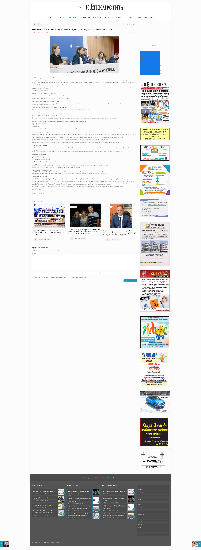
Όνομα (34, 271)
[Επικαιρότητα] (100, 8)
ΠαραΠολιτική (141, 514)
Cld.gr (61, 542)
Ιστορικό (140, 486)
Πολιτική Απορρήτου (142, 496)
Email (68, 271)
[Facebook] (161, 542)
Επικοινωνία (140, 499)
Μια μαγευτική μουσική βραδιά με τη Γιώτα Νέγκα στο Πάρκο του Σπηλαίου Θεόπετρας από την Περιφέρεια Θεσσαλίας (83, 231)
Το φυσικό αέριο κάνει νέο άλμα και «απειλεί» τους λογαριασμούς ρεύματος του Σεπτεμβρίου (48, 232)
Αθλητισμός (140, 534)
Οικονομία (140, 517)
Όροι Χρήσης (141, 492)
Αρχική (139, 504)
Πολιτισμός (140, 521)
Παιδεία (139, 527)
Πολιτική (140, 511)
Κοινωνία (140, 524)
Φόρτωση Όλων (132, 24)
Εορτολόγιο (154, 45)
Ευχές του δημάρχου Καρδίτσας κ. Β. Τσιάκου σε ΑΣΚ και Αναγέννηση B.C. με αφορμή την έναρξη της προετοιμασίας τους (120, 233)
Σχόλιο (34, 253)
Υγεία (139, 531)
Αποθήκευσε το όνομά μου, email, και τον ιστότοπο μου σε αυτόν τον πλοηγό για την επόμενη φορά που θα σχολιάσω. (60, 277)
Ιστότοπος (104, 271)
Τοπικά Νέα (140, 507)
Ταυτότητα (140, 489)
